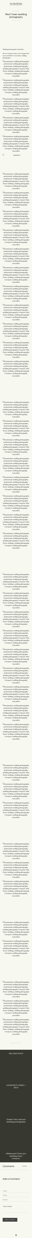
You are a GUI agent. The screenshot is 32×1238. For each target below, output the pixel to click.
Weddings (16, 11)
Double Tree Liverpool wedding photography (16, 1107)
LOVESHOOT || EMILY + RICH (16, 1073)
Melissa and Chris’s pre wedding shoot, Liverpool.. (16, 1142)
